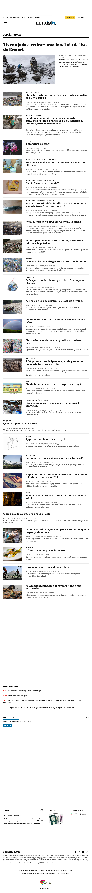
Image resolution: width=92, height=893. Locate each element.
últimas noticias (10, 686)
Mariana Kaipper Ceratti (34, 410)
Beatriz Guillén (31, 481)
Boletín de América (12, 816)
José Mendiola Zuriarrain (34, 444)
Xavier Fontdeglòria (32, 347)
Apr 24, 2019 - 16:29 (57, 226)
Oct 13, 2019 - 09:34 (38, 148)
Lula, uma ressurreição (17, 696)
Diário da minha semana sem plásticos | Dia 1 (41, 200)
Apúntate (7, 725)
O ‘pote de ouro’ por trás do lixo (45, 551)
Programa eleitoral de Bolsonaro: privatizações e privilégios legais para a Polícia (41, 707)
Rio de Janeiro (31, 358)
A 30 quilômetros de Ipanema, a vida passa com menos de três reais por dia (55, 362)
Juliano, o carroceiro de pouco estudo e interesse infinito (56, 497)
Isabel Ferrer (30, 305)
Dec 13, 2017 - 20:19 (52, 368)
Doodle (28, 381)
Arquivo (52, 810)
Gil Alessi (29, 128)
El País (28, 148)
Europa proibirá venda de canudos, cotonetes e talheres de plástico (55, 242)
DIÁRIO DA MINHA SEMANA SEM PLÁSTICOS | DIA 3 (41, 180)
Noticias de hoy (65, 873)
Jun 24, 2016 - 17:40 (46, 462)
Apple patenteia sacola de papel (45, 439)
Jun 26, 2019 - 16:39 (50, 210)
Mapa (71, 870)
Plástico (29, 259)
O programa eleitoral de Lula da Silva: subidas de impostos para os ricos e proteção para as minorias (42, 701)
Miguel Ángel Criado (32, 266)
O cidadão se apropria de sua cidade (48, 567)
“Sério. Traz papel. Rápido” (42, 183)
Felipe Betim (30, 571)
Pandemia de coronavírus (34, 115)
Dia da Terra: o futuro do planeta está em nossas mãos (55, 321)
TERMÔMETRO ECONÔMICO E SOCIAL (37, 400)
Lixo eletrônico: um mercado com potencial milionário (52, 404)
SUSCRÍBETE (70, 17)
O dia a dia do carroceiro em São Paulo (27, 514)
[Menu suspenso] (5, 23)
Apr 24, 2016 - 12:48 (52, 503)
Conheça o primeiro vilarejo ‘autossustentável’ (54, 458)
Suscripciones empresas (44, 873)
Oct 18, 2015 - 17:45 (54, 537)
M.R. (27, 555)
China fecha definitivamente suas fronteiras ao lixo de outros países (57, 96)
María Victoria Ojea (32, 593)
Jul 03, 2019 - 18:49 (50, 170)
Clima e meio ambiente (33, 92)
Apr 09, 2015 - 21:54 (51, 571)
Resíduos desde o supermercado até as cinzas (53, 222)
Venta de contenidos (30, 870)
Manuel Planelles (32, 247)
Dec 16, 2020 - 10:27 (52, 102)
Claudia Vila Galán (65, 56)
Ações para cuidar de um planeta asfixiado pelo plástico (55, 281)
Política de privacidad (62, 870)
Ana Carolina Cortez (33, 537)
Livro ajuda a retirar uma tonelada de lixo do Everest (45, 47)
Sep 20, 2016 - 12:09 (51, 444)
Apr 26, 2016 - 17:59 (44, 481)
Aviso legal (41, 870)
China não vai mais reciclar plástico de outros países (53, 341)
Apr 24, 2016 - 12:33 (30, 518)
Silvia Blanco (30, 287)
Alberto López (30, 327)
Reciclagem (12, 34)
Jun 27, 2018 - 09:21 (47, 287)
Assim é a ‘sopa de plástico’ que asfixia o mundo (55, 301)
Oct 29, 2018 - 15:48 (47, 266)
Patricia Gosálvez (31, 170)
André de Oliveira (31, 503)
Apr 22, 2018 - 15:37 (43, 327)
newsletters (8, 718)
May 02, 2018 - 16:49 (46, 305)
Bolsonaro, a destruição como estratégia (24, 691)
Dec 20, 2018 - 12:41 (50, 247)
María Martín (30, 368)
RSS (53, 873)
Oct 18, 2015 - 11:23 (43, 555)
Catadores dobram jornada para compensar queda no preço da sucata (57, 531)
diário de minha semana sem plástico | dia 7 (41, 160)
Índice (57, 873)
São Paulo (29, 493)
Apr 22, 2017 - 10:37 (47, 388)
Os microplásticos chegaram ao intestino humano (56, 262)
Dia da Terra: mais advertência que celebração (54, 384)
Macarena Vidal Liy (32, 102)
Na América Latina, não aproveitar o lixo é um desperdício (53, 587)
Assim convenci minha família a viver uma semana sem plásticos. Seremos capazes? (56, 205)
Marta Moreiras (31, 226)
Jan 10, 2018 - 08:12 (53, 347)
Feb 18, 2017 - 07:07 (55, 410)
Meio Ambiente (30, 277)
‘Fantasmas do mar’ (38, 144)
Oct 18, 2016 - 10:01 (26, 428)
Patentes (29, 436)
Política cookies (50, 870)
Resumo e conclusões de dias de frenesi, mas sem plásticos (56, 164)
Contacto (21, 870)
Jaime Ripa (14, 428)
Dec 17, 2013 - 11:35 (47, 593)
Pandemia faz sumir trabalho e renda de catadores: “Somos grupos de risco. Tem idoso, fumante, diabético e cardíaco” (54, 121)
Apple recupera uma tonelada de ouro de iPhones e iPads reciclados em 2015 (56, 476)
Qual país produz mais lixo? (20, 424)
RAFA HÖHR (6, 428)
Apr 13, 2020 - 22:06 (58, 128)
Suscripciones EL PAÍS (29, 873)
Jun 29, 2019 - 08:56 (50, 187)
